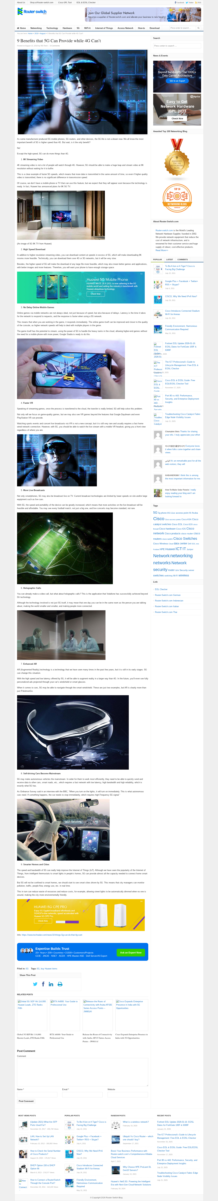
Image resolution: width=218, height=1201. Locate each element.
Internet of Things (104, 28)
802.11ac (171, 513)
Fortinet (156, 549)
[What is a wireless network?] (115, 1125)
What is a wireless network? (136, 1122)
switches (158, 575)
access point (182, 513)
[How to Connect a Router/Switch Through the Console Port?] (23, 1183)
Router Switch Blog (114, 1198)
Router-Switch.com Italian (167, 606)
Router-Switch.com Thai (166, 612)
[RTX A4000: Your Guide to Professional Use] (65, 1015)
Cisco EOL (177, 524)
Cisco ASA (186, 519)
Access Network (125, 28)
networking (181, 555)
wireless (184, 575)
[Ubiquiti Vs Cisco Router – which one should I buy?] (115, 1139)
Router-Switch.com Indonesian (169, 600)
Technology (52, 28)
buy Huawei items (49, 968)
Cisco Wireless (160, 543)
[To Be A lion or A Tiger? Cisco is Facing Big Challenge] (158, 269)
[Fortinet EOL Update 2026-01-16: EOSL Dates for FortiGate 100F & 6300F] (158, 346)
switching (168, 576)
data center (180, 543)
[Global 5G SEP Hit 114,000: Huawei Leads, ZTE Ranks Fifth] (32, 1015)
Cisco (158, 518)
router (171, 570)
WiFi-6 (87, 28)
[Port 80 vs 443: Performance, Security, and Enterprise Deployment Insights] (158, 399)
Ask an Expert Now (131, 952)
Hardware (67, 28)
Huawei (170, 549)
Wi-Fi (175, 575)
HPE (162, 549)
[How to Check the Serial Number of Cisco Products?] (23, 1154)
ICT (179, 549)
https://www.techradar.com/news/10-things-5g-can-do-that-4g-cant (52, 935)
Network (161, 555)
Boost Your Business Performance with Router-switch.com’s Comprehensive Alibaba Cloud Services (131, 1154)
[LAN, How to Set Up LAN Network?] (23, 1139)
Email (65, 1089)
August (42, 33)
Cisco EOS (188, 524)
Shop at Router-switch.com (41, 2)
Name (20, 1089)
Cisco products (172, 533)
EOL (193, 544)
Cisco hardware (167, 528)
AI (190, 513)
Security (184, 570)
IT (184, 549)
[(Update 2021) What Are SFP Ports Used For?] (23, 1125)
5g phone (162, 513)
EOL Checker (161, 589)
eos (197, 544)
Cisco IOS (181, 529)
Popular (157, 259)
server (191, 570)
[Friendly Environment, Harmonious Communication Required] (158, 329)
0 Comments (55, 46)
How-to (141, 28)
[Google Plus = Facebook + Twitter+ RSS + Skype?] (158, 284)
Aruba (195, 513)
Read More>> (162, 250)
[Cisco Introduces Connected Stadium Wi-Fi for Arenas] (158, 314)
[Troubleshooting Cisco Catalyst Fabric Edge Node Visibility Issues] (158, 417)
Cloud (171, 544)
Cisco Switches (185, 539)
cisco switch (167, 539)
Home (22, 28)
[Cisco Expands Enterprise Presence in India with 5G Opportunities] (131, 1015)
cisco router (187, 533)
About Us (21, 2)
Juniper (190, 549)
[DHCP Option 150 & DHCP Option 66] (23, 1168)
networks (162, 562)
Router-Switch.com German (167, 595)
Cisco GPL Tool (65, 2)
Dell (189, 544)
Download (155, 28)
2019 (36, 33)
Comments (182, 259)
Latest (169, 259)
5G (78, 28)
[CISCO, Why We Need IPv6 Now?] (158, 299)
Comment (21, 1056)
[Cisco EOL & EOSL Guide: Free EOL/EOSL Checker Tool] (158, 383)
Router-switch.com (164, 230)
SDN (177, 570)
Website (111, 1089)
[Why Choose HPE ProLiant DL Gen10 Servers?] (115, 1170)
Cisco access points (173, 519)
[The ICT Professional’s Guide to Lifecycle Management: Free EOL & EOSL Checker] (158, 365)
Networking (36, 28)
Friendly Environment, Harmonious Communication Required (90, 1183)
